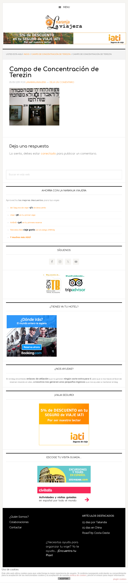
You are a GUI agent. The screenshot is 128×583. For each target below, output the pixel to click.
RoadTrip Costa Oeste (96, 532)
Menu (66, 7)
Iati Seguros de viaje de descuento (28, 207)
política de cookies (78, 575)
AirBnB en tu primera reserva (26, 222)
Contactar (15, 527)
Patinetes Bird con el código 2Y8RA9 (32, 230)
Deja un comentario (62, 82)
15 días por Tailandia (94, 522)
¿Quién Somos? (19, 516)
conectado (48, 153)
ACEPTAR (64, 579)
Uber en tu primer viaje (22, 215)
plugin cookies (119, 579)
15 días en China (92, 527)
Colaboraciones (19, 522)
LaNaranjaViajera (64, 22)
